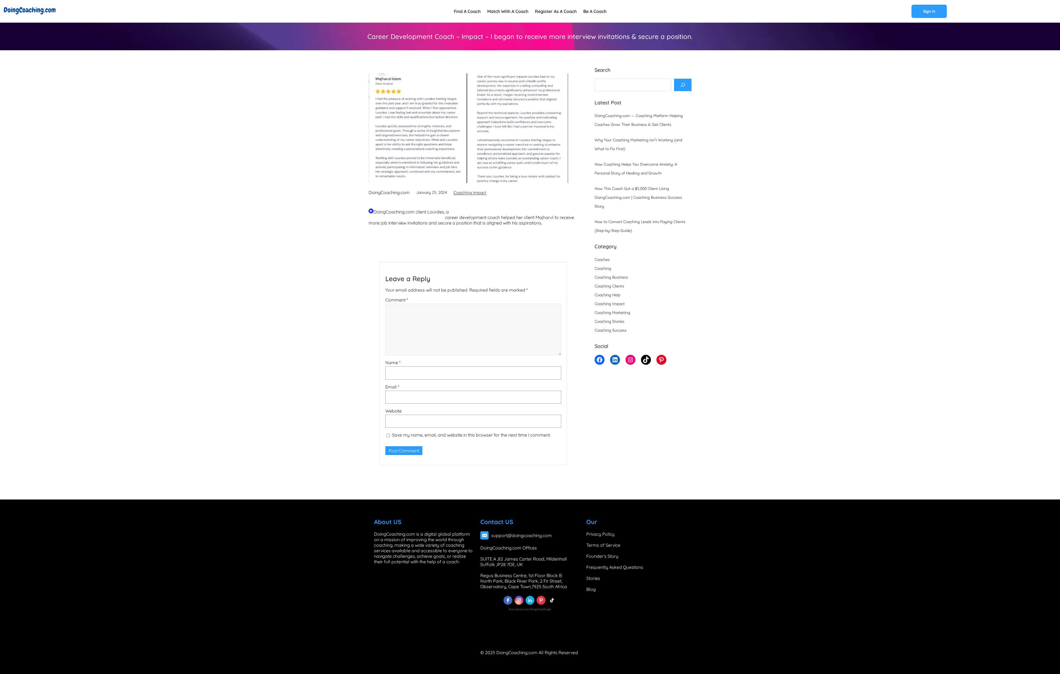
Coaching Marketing (612, 312)
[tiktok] (552, 600)
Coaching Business (611, 277)
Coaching (603, 268)
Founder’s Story (602, 556)
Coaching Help (607, 294)
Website (393, 411)
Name (393, 363)
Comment (396, 300)
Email (392, 387)
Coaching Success (611, 330)
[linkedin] (530, 600)
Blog (591, 589)
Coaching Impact (470, 192)
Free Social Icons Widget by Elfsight (530, 609)
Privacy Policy (600, 534)
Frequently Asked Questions (614, 567)
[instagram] (519, 600)
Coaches (602, 259)
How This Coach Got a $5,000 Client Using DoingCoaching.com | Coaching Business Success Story (638, 197)
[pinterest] (541, 600)
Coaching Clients (609, 286)
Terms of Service (603, 545)
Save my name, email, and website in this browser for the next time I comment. (471, 435)
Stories (593, 578)
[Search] (682, 85)
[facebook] (508, 600)
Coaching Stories (609, 321)
